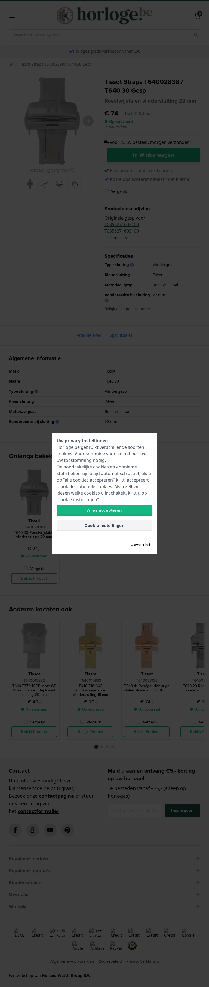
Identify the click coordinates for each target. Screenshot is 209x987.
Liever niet (140, 544)
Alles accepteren (104, 510)
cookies (64, 454)
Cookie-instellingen (105, 525)
